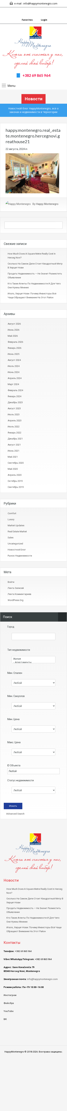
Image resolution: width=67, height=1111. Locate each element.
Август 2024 (14, 360)
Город (10, 626)
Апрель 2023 (14, 420)
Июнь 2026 (13, 329)
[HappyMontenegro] (33, 48)
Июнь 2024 (13, 372)
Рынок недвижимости (20, 555)
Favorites (27, 19)
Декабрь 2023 (15, 402)
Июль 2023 (13, 414)
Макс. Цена (14, 742)
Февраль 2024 (15, 390)
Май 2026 (13, 336)
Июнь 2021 (13, 450)
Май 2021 (13, 456)
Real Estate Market (17, 531)
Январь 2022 (14, 432)
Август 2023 (14, 408)
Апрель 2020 (14, 475)
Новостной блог (17, 549)
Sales (10, 537)
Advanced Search (15, 813)
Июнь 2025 (13, 354)
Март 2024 (13, 384)
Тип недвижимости (18, 649)
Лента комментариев (19, 594)
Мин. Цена (13, 719)
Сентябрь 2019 (16, 487)
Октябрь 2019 (15, 481)
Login (43, 19)
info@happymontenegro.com (40, 3)
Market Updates (16, 525)
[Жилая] (33, 659)
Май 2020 (13, 469)
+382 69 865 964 (36, 75)
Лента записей (16, 588)
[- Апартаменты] (33, 662)
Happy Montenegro (47, 204)
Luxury (11, 519)
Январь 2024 (14, 396)
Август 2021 (14, 444)
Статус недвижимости (20, 780)
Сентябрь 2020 (16, 463)
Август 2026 (14, 323)
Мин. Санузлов (16, 696)
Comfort (12, 513)
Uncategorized (15, 543)
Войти (11, 582)
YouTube (9, 1011)
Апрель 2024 (14, 378)
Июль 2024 (13, 366)
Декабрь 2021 (15, 438)
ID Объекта (13, 765)
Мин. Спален (14, 673)
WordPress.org (15, 600)
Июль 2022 (13, 426)
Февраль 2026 (15, 342)
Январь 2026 (14, 348)
